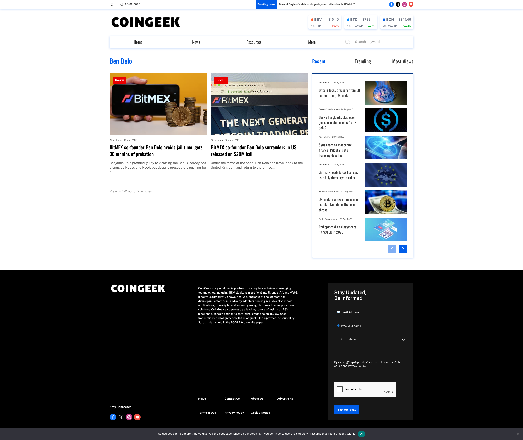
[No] (518, 434)
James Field (324, 82)
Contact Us (232, 398)
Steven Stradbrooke (329, 109)
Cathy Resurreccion (328, 219)
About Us (257, 398)
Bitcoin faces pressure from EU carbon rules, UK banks (339, 93)
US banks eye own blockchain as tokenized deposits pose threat (338, 204)
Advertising (285, 398)
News (196, 42)
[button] (392, 249)
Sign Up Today (346, 409)
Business (119, 80)
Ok (361, 433)
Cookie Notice (260, 412)
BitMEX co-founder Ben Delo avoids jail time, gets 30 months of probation (156, 150)
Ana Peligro (324, 137)
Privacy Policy (234, 412)
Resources (254, 42)
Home (138, 42)
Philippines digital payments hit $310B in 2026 (337, 229)
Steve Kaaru (116, 140)
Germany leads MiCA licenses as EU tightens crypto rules (338, 175)
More (312, 42)
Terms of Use (207, 412)
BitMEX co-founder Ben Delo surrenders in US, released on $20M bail (254, 150)
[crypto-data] (324, 22)
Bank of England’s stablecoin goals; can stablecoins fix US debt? (317, 4)
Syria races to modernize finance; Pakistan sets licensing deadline (335, 150)
